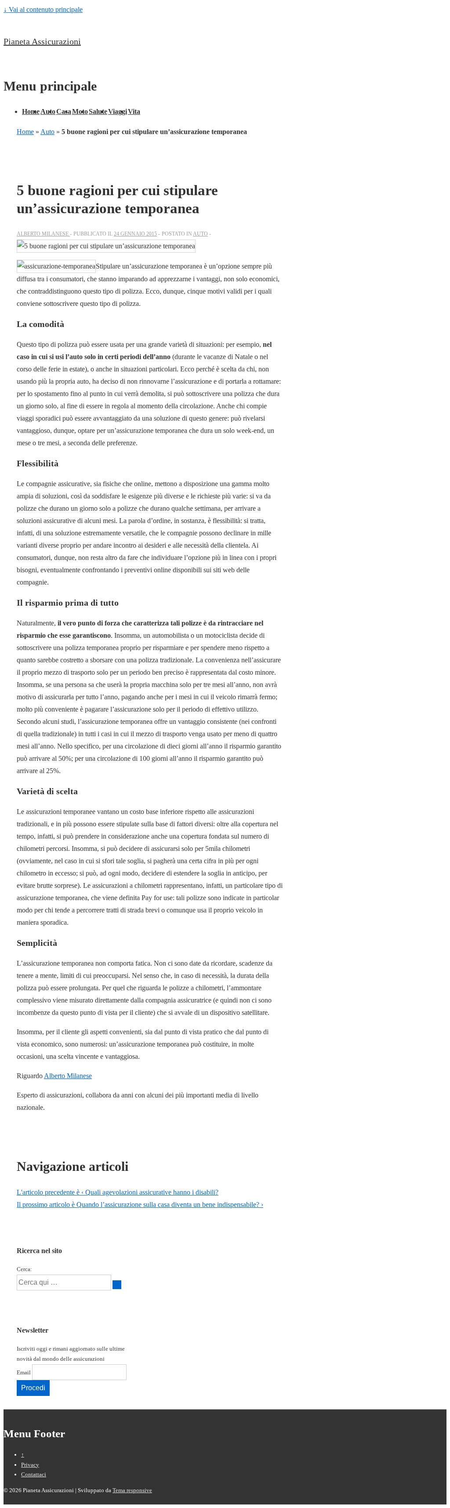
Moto (80, 111)
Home (31, 111)
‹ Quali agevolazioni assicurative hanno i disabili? (117, 1192)
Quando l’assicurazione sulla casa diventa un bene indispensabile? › (140, 1204)
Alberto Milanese (68, 1075)
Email (24, 1372)
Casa (63, 111)
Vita (134, 111)
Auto (47, 111)
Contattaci (33, 1474)
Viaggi (117, 111)
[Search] (116, 1284)
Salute (98, 111)
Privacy (30, 1464)
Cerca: (24, 1269)
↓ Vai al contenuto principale (43, 9)
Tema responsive (132, 1490)
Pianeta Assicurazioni (42, 41)
